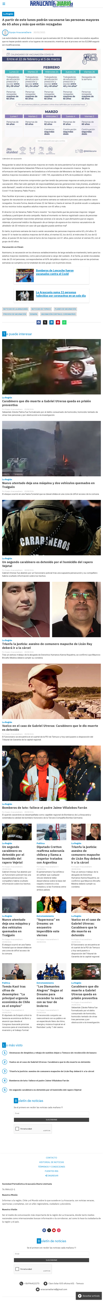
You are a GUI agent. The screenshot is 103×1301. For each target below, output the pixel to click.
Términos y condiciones (51, 1166)
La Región (8, 14)
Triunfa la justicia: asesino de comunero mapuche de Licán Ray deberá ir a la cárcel (47, 646)
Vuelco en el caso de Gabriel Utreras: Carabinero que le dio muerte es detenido (50, 728)
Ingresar (52, 1175)
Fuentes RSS (51, 1171)
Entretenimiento (45, 916)
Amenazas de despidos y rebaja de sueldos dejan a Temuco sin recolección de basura (52, 1052)
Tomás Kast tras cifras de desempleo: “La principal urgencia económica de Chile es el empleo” (16, 996)
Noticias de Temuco (41, 309)
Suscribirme (51, 1120)
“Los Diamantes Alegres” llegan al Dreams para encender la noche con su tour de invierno (50, 996)
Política (41, 843)
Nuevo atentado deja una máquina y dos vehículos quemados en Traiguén (48, 485)
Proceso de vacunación (14, 314)
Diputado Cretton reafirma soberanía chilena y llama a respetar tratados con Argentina (50, 854)
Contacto (51, 1157)
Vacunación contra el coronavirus (58, 314)
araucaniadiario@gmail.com (54, 1289)
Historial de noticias (51, 1162)
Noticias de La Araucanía (15, 309)
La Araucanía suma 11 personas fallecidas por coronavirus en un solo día (61, 294)
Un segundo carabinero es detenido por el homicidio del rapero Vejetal (47, 564)
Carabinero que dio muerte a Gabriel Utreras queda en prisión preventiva (46, 403)
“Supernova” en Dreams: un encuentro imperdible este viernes (48, 927)
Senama (33, 314)
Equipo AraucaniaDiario (20, 32)
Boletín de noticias (29, 1101)
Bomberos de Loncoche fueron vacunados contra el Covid (55, 272)
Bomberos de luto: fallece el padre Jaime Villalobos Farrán (44, 808)
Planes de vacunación (65, 309)
